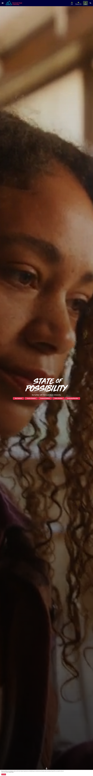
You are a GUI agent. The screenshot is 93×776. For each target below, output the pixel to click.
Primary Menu (2, 3)
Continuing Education (72, 398)
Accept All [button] (3, 774)
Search (90, 3)
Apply (85, 4)
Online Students (58, 398)
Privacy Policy (11, 772)
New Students (18, 398)
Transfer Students (31, 398)
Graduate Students (45, 398)
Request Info (78, 4)
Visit (72, 4)
